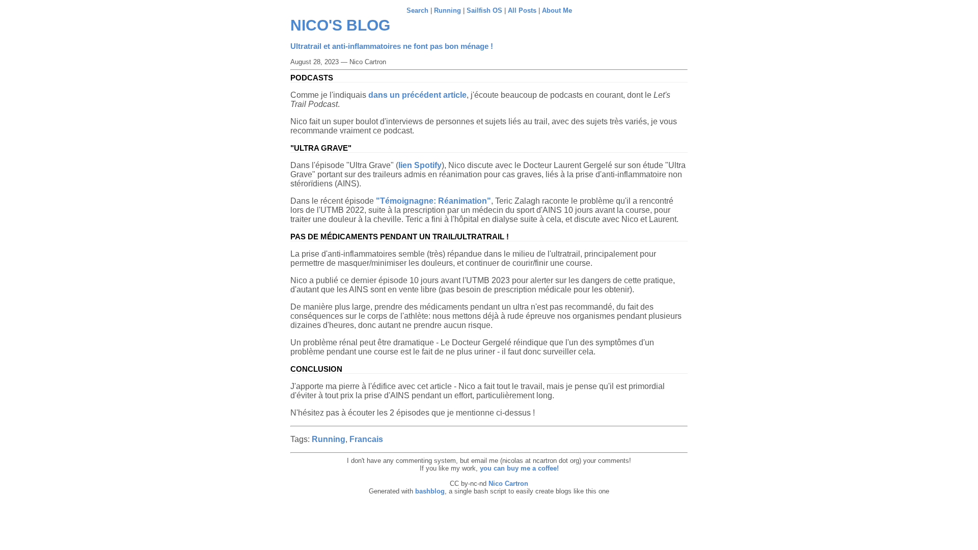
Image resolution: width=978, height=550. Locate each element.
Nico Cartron (508, 483)
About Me (557, 10)
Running (447, 10)
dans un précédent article (417, 95)
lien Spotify (420, 165)
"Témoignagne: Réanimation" (433, 201)
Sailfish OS (484, 10)
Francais (366, 439)
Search (417, 10)
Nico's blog (340, 25)
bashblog (430, 491)
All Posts (522, 10)
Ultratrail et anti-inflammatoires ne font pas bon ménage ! (391, 46)
